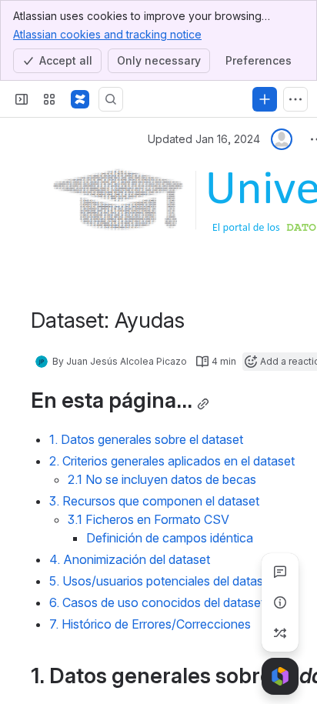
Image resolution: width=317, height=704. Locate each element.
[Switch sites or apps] (49, 99)
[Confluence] (80, 99)
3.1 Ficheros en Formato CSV (148, 519)
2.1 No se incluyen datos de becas (162, 479)
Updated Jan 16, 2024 (204, 138)
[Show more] (295, 99)
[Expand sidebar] (21, 99)
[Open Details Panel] (280, 602)
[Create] (264, 99)
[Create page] (280, 633)
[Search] (110, 99)
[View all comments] (280, 571)
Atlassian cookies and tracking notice (107, 34)
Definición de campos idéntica (169, 538)
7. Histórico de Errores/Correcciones (150, 624)
